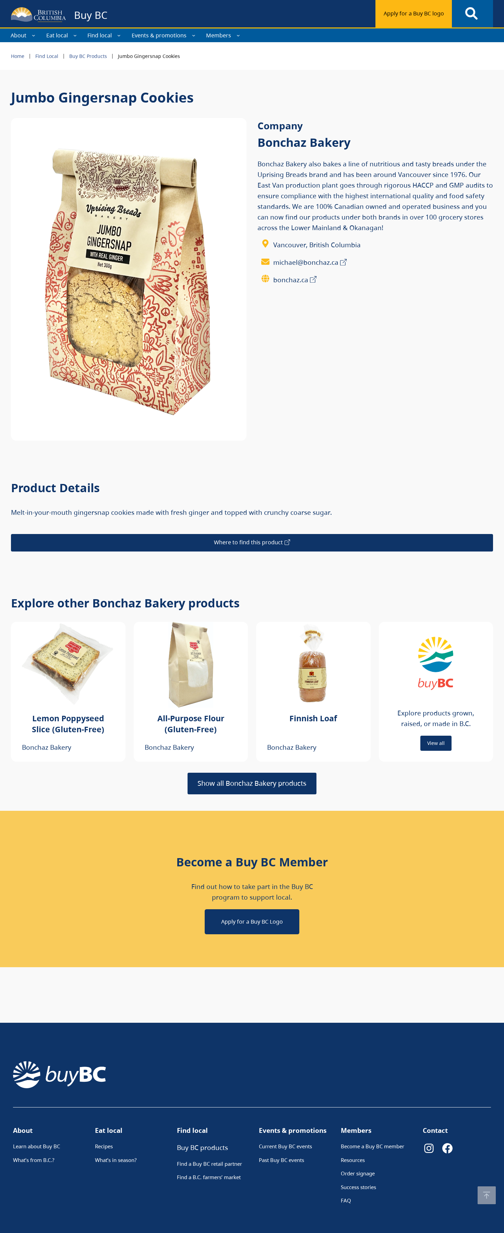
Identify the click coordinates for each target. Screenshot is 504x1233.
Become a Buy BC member (372, 1146)
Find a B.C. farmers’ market (209, 1177)
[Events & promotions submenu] (193, 35)
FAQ (346, 1200)
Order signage (358, 1173)
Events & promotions (159, 35)
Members (218, 35)
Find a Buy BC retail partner (209, 1163)
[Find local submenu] (119, 35)
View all (436, 743)
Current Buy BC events (285, 1146)
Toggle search (472, 13)
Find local (99, 35)
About (18, 35)
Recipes (104, 1146)
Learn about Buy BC (36, 1146)
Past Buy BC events (281, 1160)
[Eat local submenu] (75, 35)
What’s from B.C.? (34, 1160)
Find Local (46, 56)
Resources (353, 1160)
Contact (435, 1130)
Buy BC (90, 15)
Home (17, 56)
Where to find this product (248, 542)
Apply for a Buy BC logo (414, 13)
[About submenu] (33, 35)
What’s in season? (116, 1160)
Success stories (358, 1187)
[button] (487, 1195)
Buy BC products (202, 1147)
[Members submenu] (238, 35)
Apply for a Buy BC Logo (252, 921)
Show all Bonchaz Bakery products (252, 783)
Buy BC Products (88, 56)
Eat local (57, 35)
